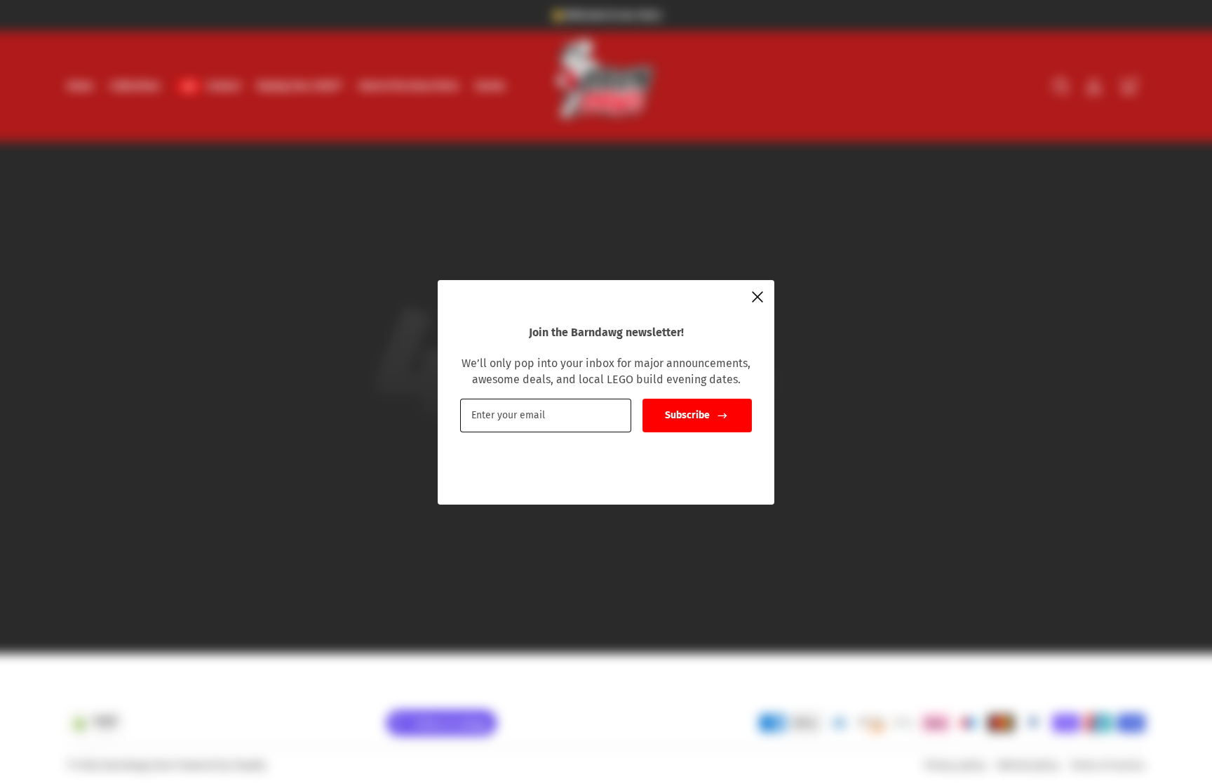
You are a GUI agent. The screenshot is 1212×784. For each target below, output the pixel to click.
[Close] (757, 297)
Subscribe (687, 415)
